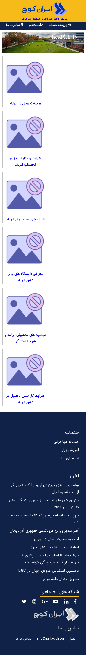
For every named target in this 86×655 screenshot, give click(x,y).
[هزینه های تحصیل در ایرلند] (25, 213)
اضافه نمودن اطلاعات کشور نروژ (55, 547)
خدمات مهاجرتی (66, 442)
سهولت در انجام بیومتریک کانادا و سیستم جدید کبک (43, 519)
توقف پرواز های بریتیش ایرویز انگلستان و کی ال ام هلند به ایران (44, 488)
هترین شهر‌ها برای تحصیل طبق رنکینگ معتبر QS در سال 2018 (43, 504)
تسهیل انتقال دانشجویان (60, 579)
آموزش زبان (69, 450)
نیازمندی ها (70, 458)
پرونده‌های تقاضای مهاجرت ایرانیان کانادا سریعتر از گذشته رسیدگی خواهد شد (47, 559)
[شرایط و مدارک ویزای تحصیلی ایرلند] (25, 152)
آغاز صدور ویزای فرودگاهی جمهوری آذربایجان (44, 530)
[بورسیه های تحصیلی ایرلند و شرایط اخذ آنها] (25, 329)
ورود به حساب (58, 25)
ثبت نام (34, 25)
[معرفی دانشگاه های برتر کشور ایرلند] (25, 268)
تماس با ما (13, 25)
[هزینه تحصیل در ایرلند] (25, 97)
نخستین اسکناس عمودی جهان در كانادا (48, 571)
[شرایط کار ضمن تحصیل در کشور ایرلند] (25, 390)
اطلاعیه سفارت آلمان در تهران (56, 539)
